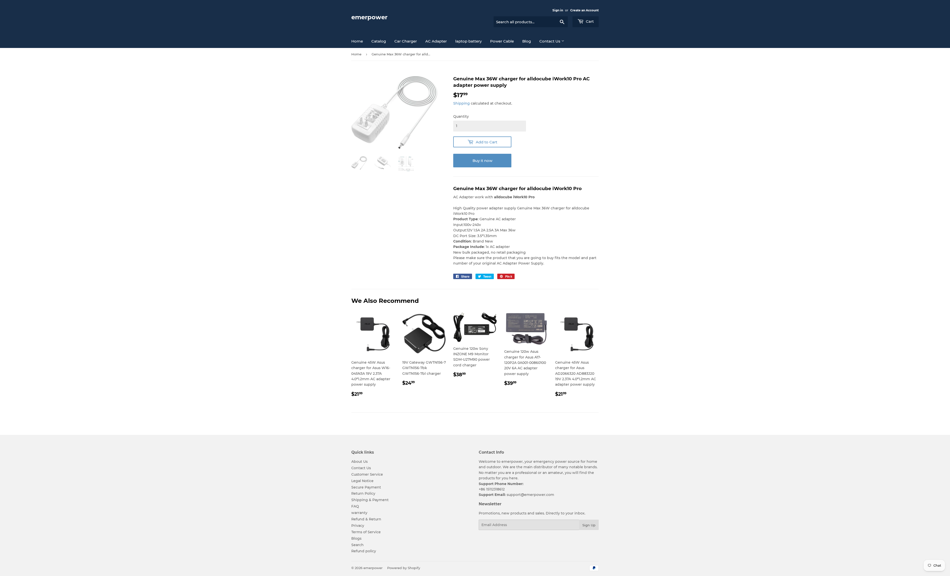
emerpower (369, 17)
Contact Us (550, 41)
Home (357, 41)
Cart (589, 21)
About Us (359, 461)
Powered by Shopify (403, 568)
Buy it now (482, 160)
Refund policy (363, 551)
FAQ (355, 506)
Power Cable (502, 41)
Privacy (357, 525)
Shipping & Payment (370, 500)
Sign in (557, 10)
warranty (359, 512)
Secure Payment (366, 487)
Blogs (356, 538)
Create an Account (584, 10)
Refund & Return (366, 519)
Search (357, 545)
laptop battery (468, 41)
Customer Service (367, 474)
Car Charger (405, 41)
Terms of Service (366, 532)
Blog (526, 41)
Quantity (461, 116)
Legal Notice (362, 481)
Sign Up (588, 525)
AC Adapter (436, 41)
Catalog (378, 41)
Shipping (461, 103)
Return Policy (363, 493)
